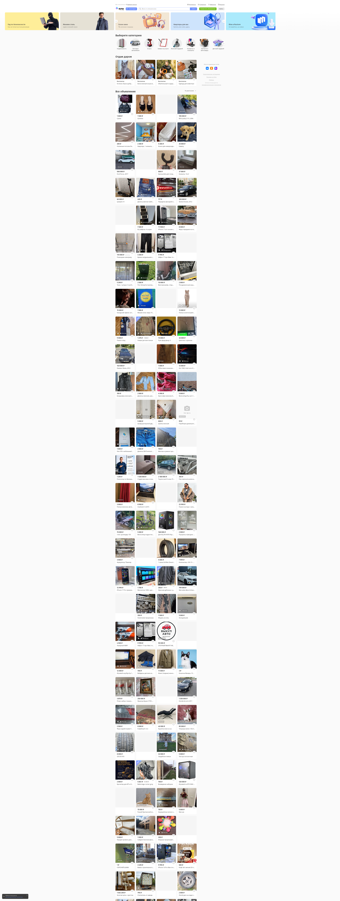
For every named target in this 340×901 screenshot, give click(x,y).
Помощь (211, 80)
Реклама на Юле (211, 77)
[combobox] (164, 8)
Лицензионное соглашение (211, 74)
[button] (132, 79)
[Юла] (119, 8)
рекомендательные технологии (211, 85)
